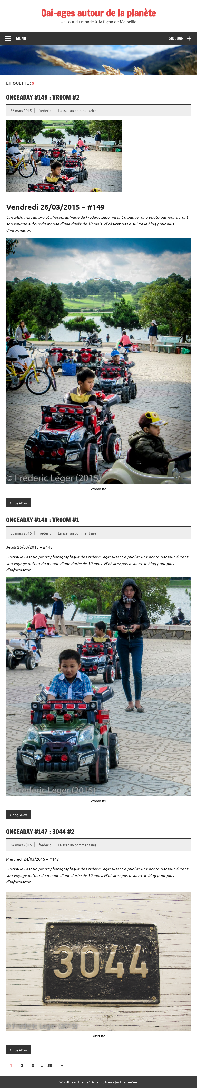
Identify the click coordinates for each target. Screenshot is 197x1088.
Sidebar (176, 38)
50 (49, 1065)
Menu (21, 38)
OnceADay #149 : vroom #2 (43, 97)
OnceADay (18, 503)
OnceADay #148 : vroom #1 (42, 520)
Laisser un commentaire (77, 110)
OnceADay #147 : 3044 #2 (40, 831)
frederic (44, 110)
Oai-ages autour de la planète (98, 13)
